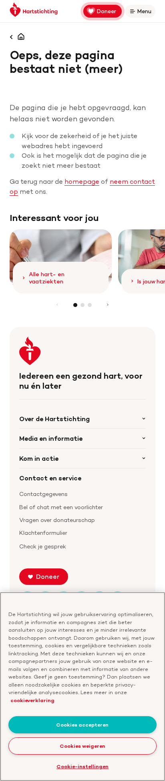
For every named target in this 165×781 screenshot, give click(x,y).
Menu (145, 13)
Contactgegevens (43, 493)
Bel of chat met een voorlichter (61, 507)
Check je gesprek (42, 546)
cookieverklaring (32, 700)
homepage (81, 181)
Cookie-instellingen (82, 766)
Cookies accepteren (82, 724)
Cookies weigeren (82, 746)
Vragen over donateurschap (57, 519)
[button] (75, 305)
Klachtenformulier (43, 532)
